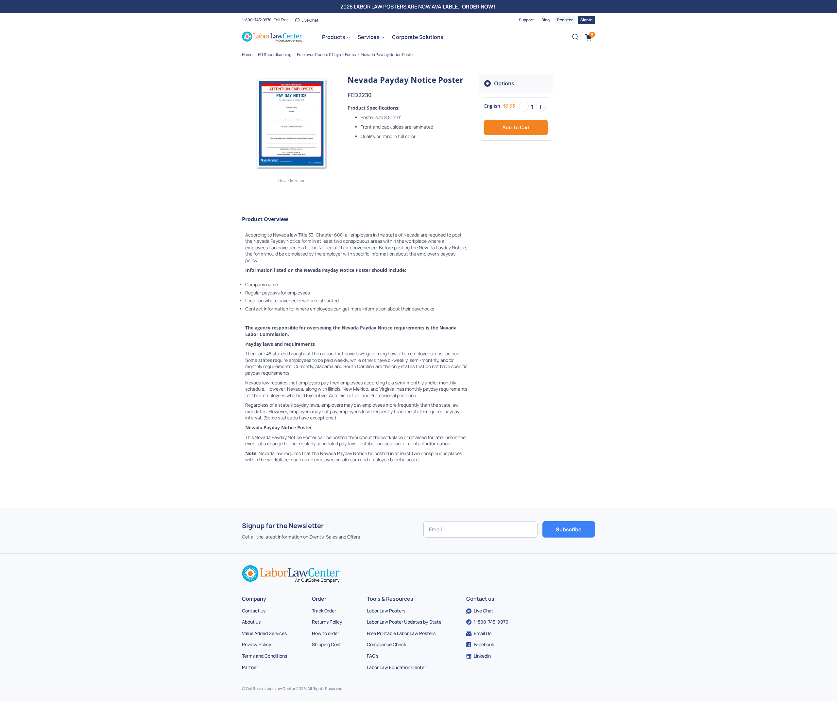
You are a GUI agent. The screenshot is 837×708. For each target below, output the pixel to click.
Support (526, 20)
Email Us (482, 633)
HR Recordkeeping (275, 54)
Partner (250, 667)
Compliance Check (386, 644)
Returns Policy (327, 622)
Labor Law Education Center (396, 667)
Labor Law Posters (386, 611)
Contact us (253, 611)
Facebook (484, 644)
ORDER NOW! (478, 6)
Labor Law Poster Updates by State (404, 622)
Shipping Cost (326, 644)
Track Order (324, 611)
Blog (545, 20)
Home (247, 54)
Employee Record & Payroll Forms (326, 54)
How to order (325, 633)
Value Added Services (264, 633)
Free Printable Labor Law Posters (401, 633)
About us (251, 622)
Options (504, 83)
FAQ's (372, 656)
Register (565, 20)
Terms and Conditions (264, 656)
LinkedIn (482, 656)
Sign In (586, 20)
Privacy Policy (256, 644)
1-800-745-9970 (257, 20)
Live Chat (309, 20)
